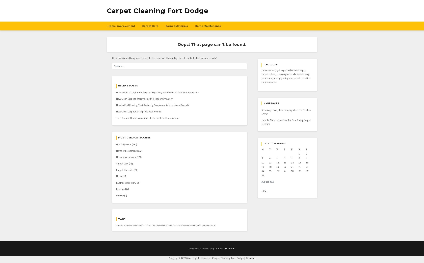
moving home (195, 225)
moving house (206, 225)
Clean (135, 225)
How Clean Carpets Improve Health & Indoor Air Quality (144, 98)
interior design (178, 225)
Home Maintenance (208, 25)
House (170, 225)
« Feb (264, 191)
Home (119, 176)
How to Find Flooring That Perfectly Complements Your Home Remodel (152, 105)
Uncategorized (124, 144)
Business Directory (126, 182)
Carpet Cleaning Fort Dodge (157, 11)
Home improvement (160, 225)
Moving (187, 225)
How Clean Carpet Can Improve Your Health (138, 111)
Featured (121, 189)
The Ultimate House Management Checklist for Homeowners (147, 118)
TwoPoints (229, 248)
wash (213, 225)
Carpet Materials (176, 25)
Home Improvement (121, 25)
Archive (120, 195)
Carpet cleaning (127, 225)
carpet (118, 225)
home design (147, 225)
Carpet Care (150, 25)
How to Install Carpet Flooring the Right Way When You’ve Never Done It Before (157, 92)
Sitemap (250, 258)
